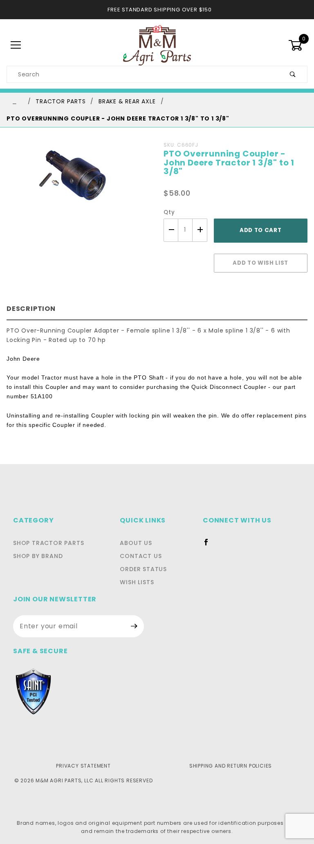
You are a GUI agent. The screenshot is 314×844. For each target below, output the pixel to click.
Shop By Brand (38, 556)
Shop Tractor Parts (48, 543)
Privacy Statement (83, 765)
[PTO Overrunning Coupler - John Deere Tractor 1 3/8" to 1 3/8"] (78, 189)
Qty (169, 212)
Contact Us (140, 556)
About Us (136, 543)
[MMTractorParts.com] (157, 45)
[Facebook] (209, 545)
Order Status (143, 569)
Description (31, 308)
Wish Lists (137, 582)
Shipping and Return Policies (230, 765)
